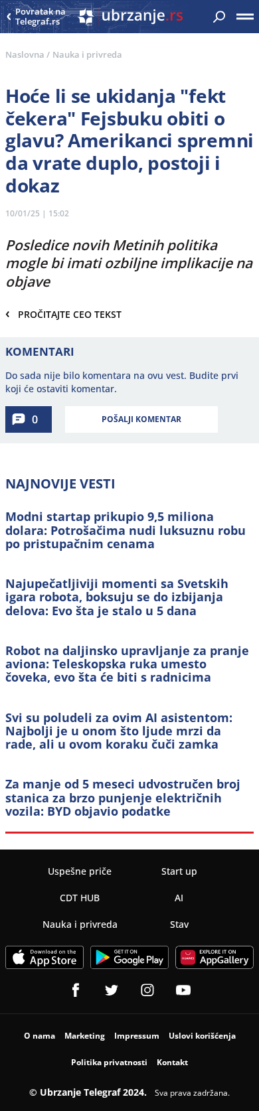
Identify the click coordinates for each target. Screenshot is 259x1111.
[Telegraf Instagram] (147, 990)
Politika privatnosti (109, 1062)
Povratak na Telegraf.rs (40, 17)
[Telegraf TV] (183, 990)
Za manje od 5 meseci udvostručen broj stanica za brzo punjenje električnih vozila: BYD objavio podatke (122, 797)
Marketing (84, 1035)
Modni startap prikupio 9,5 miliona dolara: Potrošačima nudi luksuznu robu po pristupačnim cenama (125, 530)
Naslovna (24, 54)
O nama (39, 1035)
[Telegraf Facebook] (75, 990)
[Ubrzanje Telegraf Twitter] (111, 990)
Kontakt (172, 1062)
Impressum (136, 1035)
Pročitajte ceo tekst (63, 314)
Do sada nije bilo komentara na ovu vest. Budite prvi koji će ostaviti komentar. (121, 382)
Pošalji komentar (141, 419)
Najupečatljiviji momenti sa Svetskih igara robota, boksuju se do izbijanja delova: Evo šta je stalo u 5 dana (116, 597)
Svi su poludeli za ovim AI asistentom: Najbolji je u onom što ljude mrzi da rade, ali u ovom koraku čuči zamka (118, 731)
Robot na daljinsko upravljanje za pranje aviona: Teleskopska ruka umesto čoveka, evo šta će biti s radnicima (127, 664)
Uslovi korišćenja (202, 1035)
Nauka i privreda (87, 54)
